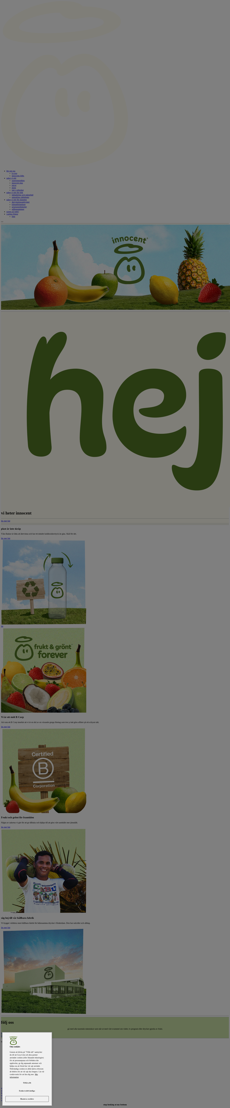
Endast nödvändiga (27, 1091)
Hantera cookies (27, 1099)
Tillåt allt (27, 1083)
